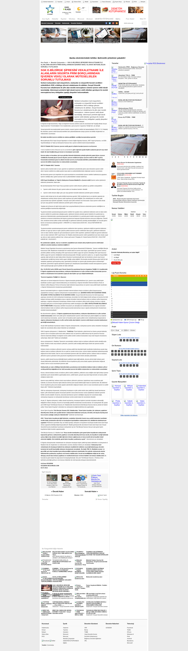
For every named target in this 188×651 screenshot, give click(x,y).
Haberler (55, 19)
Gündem (72, 19)
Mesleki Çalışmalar (47, 23)
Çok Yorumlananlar (138, 268)
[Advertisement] (94, 49)
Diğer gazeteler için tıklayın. (129, 415)
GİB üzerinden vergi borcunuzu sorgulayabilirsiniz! (97, 596)
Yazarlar (59, 1)
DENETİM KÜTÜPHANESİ (104, 19)
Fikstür (128, 1)
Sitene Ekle (77, 1)
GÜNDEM (109, 628)
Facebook (130, 628)
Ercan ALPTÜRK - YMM (126, 117)
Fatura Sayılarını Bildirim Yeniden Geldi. (96, 586)
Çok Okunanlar (119, 268)
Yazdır (105, 495)
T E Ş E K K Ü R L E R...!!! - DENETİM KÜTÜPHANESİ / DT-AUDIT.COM (61, 561)
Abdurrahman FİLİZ (125, 108)
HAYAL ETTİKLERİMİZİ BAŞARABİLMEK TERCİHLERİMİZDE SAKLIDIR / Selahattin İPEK (61, 579)
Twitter (129, 630)
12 (146, 157)
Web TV (142, 19)
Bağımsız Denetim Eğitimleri (92, 638)
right (106, 479)
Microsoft (129, 643)
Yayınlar (63, 19)
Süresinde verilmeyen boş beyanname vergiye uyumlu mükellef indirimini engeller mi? (107, 40)
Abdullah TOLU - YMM (126, 75)
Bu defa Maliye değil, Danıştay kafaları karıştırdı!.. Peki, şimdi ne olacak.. (129, 77)
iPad (128, 636)
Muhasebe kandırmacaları (94, 577)
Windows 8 (130, 634)
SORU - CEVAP (123, 92)
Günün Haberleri (48, 1)
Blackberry (130, 641)
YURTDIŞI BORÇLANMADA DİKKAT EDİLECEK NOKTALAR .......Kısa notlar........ (63, 604)
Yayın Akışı (118, 1)
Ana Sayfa (45, 19)
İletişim (143, 1)
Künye (44, 630)
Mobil (86, 1)
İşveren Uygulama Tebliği (82, 126)
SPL (85, 641)
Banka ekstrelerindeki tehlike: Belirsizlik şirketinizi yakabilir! (54, 40)
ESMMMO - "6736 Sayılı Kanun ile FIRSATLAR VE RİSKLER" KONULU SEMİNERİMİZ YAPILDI (62, 570)
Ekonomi (80, 19)
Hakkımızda (65, 23)
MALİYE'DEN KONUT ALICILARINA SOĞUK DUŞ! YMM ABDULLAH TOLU (63, 555)
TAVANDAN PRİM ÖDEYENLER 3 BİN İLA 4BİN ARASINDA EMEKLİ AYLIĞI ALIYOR (97, 613)
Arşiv (68, 1)
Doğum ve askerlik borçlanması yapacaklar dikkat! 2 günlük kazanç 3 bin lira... (131, 127)
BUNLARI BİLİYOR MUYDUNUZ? (130, 100)
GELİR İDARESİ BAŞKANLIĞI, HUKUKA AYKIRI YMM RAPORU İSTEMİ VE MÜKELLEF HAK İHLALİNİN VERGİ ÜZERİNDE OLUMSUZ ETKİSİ (132, 112)
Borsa (86, 630)
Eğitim (117, 19)
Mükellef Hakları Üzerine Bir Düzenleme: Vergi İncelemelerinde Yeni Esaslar (96, 561)
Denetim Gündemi (76, 23)
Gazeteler (95, 1)
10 (139, 157)
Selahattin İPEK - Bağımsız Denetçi (131, 67)
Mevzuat (89, 19)
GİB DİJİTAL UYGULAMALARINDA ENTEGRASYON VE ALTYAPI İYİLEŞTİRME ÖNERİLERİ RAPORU (80, 40)
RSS (135, 1)
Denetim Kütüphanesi (90, 636)
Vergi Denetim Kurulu (90, 634)
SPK (85, 628)
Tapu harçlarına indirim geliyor (134, 39)
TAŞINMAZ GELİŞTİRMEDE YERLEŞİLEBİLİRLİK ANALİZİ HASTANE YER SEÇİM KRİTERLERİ (97, 553)
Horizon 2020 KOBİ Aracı (125, 101)
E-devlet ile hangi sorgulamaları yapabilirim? (63, 596)
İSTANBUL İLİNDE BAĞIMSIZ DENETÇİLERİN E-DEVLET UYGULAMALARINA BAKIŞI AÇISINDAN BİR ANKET (95, 571)
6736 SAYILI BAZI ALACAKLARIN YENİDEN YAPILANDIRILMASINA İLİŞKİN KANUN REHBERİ (131, 86)
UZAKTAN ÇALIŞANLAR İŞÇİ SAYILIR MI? (131, 93)
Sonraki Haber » (91, 491)
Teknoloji (57, 23)
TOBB (86, 632)
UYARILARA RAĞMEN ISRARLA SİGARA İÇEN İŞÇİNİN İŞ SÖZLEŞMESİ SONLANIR (97, 604)
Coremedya (50, 645)
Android (129, 638)
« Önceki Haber (57, 491)
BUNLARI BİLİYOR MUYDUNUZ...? (130, 125)
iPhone (129, 632)
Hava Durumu (106, 1)
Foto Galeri (130, 19)
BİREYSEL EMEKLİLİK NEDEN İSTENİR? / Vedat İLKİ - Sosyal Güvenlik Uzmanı (61, 612)
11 (143, 157)
